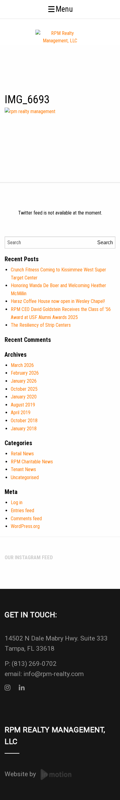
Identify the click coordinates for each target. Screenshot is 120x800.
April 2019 (20, 412)
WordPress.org (25, 526)
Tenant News (23, 469)
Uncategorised (25, 477)
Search (105, 242)
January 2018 (24, 429)
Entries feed (22, 510)
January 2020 (24, 397)
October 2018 (24, 420)
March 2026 (22, 365)
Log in (16, 502)
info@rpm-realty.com (53, 674)
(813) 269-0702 (34, 663)
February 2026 (25, 373)
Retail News (22, 454)
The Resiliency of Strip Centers (41, 325)
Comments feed (26, 518)
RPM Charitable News (32, 462)
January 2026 (24, 381)
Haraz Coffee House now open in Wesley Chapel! (58, 301)
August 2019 (23, 405)
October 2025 (24, 389)
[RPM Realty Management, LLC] (60, 37)
